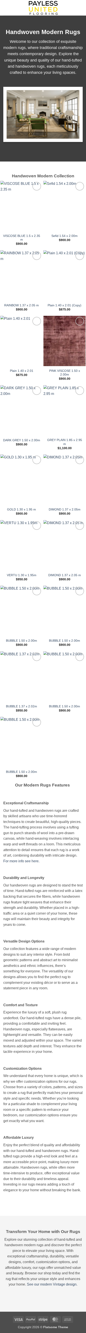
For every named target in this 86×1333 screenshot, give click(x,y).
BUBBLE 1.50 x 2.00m (21, 640)
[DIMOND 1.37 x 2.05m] (64, 479)
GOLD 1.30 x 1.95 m (21, 509)
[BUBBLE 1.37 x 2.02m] (21, 676)
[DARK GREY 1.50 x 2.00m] (21, 410)
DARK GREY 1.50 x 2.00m (21, 440)
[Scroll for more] (43, 1206)
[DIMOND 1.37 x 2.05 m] (64, 545)
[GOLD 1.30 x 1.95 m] (21, 479)
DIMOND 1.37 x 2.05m (64, 509)
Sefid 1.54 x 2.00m (64, 236)
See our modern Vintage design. (52, 1284)
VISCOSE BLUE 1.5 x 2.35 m (21, 238)
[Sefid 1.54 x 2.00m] (64, 206)
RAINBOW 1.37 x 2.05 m (21, 305)
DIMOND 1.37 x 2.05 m (64, 575)
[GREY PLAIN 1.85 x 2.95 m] (64, 410)
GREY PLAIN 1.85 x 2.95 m (64, 442)
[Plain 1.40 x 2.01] (21, 341)
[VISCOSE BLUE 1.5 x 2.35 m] (21, 206)
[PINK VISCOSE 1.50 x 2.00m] (64, 341)
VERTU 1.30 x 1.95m (21, 575)
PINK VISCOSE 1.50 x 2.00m (64, 372)
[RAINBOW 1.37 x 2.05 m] (21, 275)
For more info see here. (21, 861)
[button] (6, 7)
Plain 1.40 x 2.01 (21, 370)
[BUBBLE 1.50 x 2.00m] (21, 611)
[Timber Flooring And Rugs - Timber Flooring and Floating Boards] (43, 7)
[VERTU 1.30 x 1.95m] (21, 545)
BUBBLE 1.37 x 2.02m (21, 706)
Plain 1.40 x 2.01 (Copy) (64, 305)
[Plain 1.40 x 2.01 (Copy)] (64, 275)
